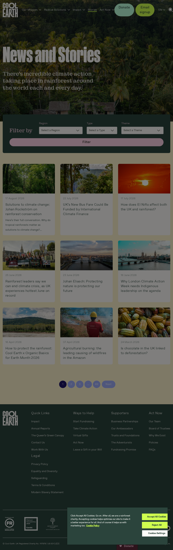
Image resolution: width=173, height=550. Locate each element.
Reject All (157, 525)
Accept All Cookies (156, 516)
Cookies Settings (156, 533)
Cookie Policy (92, 525)
